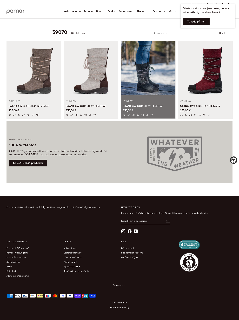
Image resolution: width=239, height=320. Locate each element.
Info (170, 11)
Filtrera (80, 33)
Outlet (111, 11)
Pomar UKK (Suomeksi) (18, 248)
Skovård (142, 11)
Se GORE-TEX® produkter (28, 162)
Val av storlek (70, 248)
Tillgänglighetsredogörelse (77, 271)
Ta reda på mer (196, 21)
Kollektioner (71, 11)
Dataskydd (12, 271)
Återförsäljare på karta (18, 276)
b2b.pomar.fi (127, 248)
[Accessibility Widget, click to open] (233, 160)
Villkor (10, 266)
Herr (99, 11)
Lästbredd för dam (73, 257)
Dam (87, 11)
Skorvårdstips (13, 262)
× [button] (232, 7)
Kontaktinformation (16, 257)
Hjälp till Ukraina (72, 266)
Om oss (157, 11)
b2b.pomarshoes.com (132, 253)
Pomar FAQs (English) (17, 253)
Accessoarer (126, 11)
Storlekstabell (70, 262)
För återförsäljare (129, 257)
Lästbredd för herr (72, 253)
